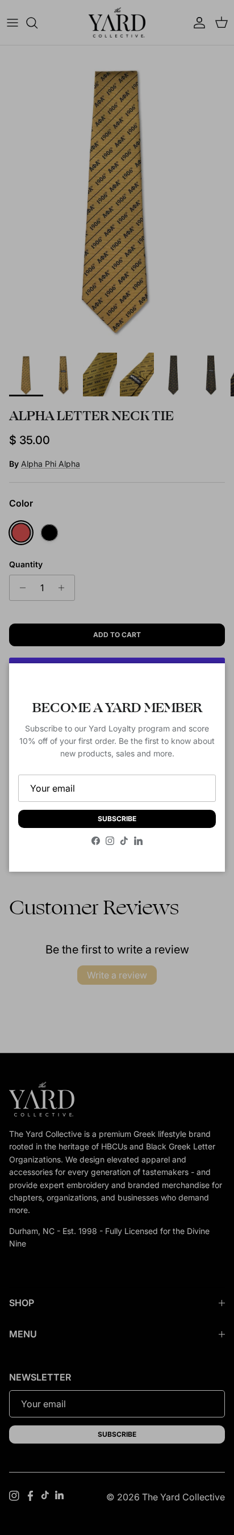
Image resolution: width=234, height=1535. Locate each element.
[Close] (205, 683)
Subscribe (117, 818)
